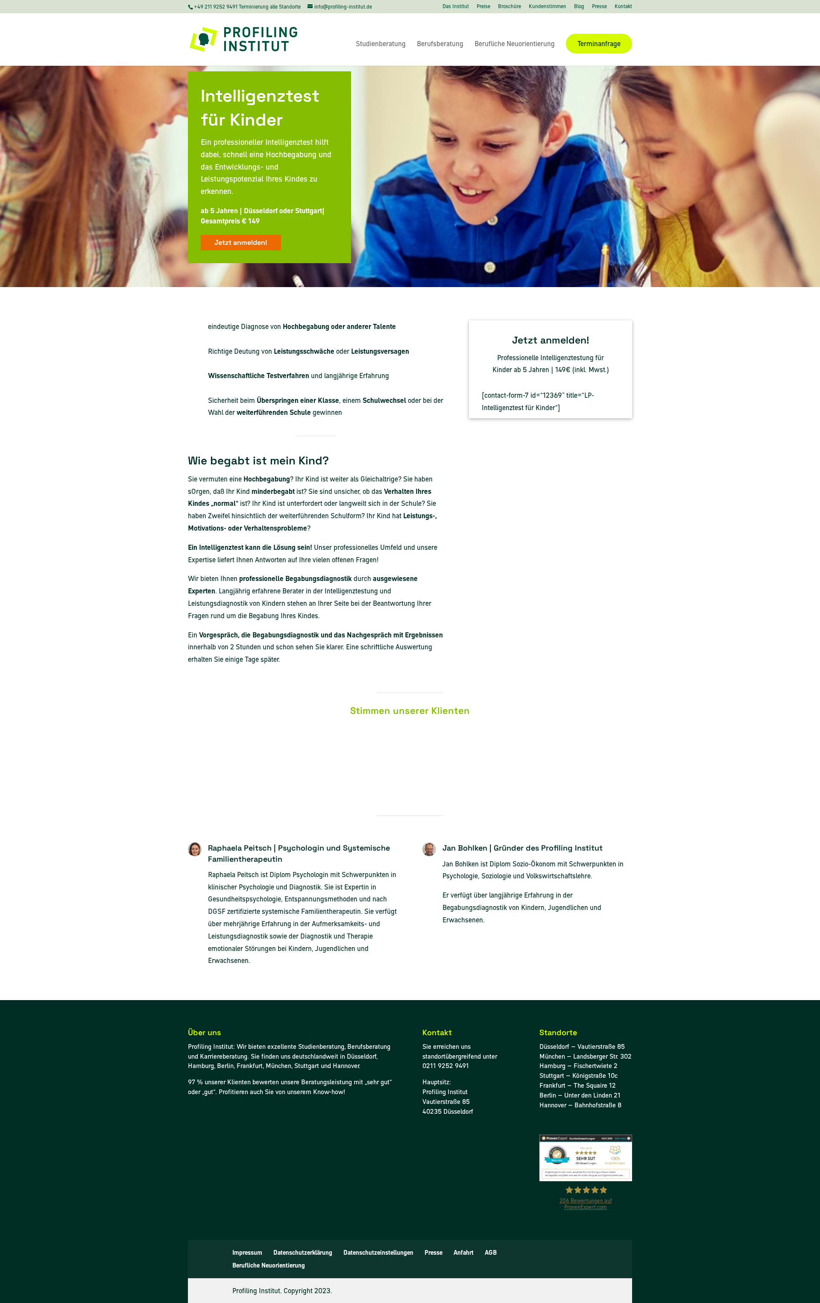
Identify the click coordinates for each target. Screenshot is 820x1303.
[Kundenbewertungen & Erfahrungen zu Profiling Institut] (585, 1178)
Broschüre (509, 7)
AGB (491, 1252)
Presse (599, 7)
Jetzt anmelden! (240, 242)
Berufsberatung (440, 44)
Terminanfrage (599, 43)
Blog (579, 7)
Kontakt (623, 7)
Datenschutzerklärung (302, 1252)
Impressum (247, 1252)
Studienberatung (381, 44)
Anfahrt (464, 1252)
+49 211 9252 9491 (216, 6)
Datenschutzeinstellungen (378, 1252)
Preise (483, 7)
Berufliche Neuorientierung (514, 44)
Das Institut (455, 7)
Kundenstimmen (547, 7)
